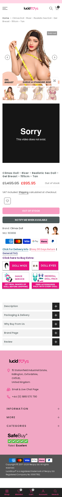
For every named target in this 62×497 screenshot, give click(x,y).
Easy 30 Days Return (43, 249)
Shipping (23, 192)
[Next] (54, 57)
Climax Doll (16, 228)
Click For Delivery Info (15, 249)
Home (5, 18)
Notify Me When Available (31, 220)
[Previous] (7, 57)
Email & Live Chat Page (25, 389)
